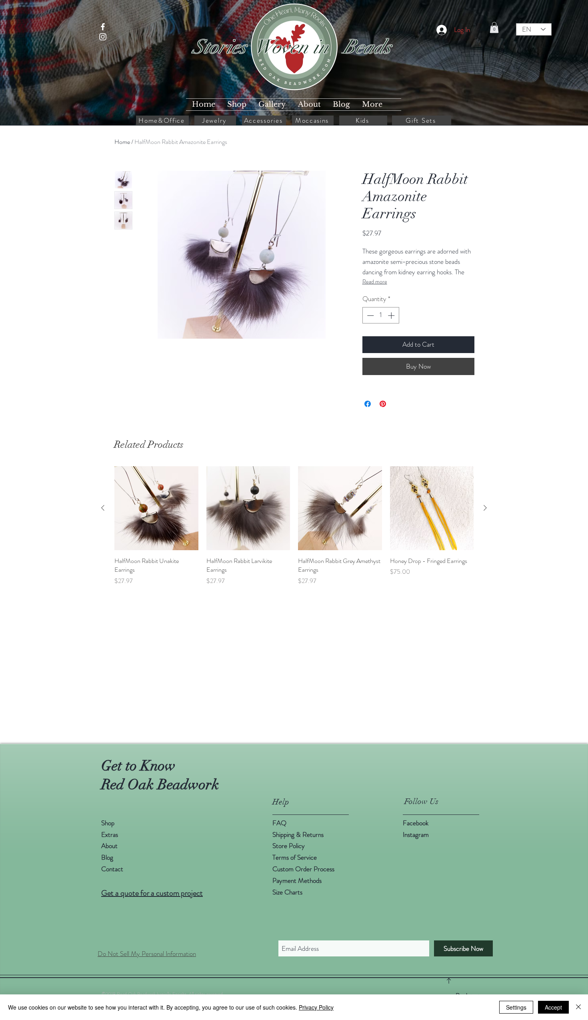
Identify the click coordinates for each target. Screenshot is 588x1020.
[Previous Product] (103, 508)
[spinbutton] (380, 315)
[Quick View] (156, 508)
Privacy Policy (316, 1007)
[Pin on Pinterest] (383, 404)
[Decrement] (370, 315)
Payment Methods (297, 880)
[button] (494, 27)
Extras (109, 834)
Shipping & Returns (298, 834)
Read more (374, 281)
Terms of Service (294, 857)
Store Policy (288, 845)
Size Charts (287, 892)
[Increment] (392, 315)
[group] (294, 526)
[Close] (578, 1007)
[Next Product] (485, 508)
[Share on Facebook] (367, 404)
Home (122, 141)
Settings (516, 1007)
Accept (553, 1007)
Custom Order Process (303, 869)
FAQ (279, 823)
